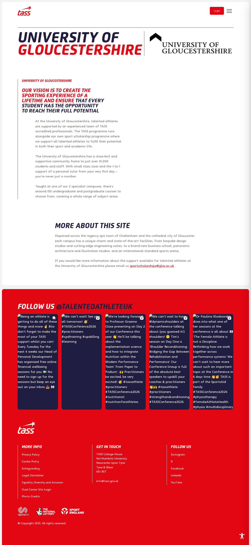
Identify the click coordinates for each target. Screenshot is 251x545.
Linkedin (176, 475)
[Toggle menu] (229, 11)
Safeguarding (31, 468)
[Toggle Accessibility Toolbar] (242, 536)
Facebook (177, 468)
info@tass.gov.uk (107, 481)
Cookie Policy (30, 461)
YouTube (176, 482)
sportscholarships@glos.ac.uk (152, 266)
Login (217, 10)
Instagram (178, 454)
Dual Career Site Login (36, 489)
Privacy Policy (30, 454)
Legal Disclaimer (33, 475)
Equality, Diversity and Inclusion (42, 482)
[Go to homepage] (24, 11)
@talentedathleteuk (94, 306)
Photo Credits (31, 496)
